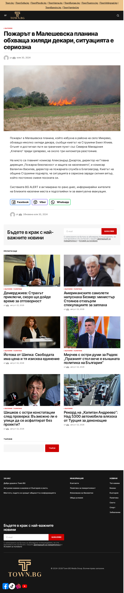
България (8, 28)
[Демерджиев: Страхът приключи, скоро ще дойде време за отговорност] (32, 270)
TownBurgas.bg (72, 3)
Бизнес (113, 488)
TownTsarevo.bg (90, 3)
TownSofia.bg (22, 3)
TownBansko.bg (53, 7)
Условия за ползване (88, 241)
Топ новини (115, 483)
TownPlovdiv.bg (39, 3)
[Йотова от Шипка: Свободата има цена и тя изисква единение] (32, 332)
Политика (17, 289)
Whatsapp (62, 202)
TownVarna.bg (55, 3)
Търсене (8, 439)
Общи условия (76, 498)
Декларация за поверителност (47, 544)
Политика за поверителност (83, 488)
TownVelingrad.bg (108, 3)
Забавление (115, 512)
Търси (52, 448)
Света (112, 502)
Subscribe (109, 231)
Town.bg (9, 3)
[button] (5, 15)
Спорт (112, 507)
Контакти (74, 483)
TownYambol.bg (71, 7)
